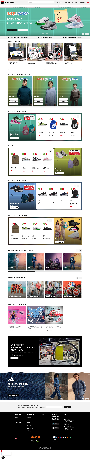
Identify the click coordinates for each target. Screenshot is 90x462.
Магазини (16, 417)
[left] (75, 116)
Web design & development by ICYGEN (45, 448)
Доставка (28, 420)
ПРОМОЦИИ (35, 6)
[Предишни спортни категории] (77, 278)
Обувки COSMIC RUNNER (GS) (41, 133)
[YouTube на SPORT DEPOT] (58, 416)
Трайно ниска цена (30, 428)
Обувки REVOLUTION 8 (35, 237)
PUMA (39, 200)
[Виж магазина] (59, 351)
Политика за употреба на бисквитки (56, 445)
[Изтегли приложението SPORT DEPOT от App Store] (56, 427)
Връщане (28, 422)
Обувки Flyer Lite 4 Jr (42, 202)
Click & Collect (29, 425)
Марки (29, 6)
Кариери (16, 420)
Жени (13, 6)
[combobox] (41, 2)
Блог (16, 419)
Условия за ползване (47, 445)
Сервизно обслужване (19, 423)
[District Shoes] (35, 436)
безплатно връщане (46, 37)
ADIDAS (12, 165)
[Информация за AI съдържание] (79, 219)
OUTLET (42, 6)
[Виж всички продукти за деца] (70, 91)
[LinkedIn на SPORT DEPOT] (58, 419)
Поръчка (28, 419)
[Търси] (53, 2)
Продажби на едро (18, 422)
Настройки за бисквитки (45, 419)
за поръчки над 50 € (19, 37)
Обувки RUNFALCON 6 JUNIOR (25, 169)
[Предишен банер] (86, 34)
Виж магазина (14, 358)
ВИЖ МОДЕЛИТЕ (12, 30)
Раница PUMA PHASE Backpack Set (74, 203)
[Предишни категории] (77, 250)
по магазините (73, 37)
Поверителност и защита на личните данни (36, 445)
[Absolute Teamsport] (35, 440)
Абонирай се (67, 407)
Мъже (8, 6)
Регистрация (29, 417)
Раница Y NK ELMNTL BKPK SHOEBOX (52, 134)
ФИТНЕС (55, 6)
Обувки (14, 99)
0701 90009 (67, 424)
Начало (2, 6)
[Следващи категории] (80, 250)
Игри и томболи (29, 431)
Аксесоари (14, 104)
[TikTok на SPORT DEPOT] (53, 419)
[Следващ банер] (88, 34)
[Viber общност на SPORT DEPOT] (55, 419)
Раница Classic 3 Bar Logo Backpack (15, 168)
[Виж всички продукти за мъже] (20, 91)
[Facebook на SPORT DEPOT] (55, 416)
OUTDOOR (49, 6)
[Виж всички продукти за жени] (45, 91)
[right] (78, 116)
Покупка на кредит (30, 423)
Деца (18, 6)
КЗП (41, 417)
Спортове (23, 6)
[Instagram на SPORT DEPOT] (53, 416)
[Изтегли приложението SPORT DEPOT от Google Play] (56, 423)
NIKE (39, 131)
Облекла (14, 101)
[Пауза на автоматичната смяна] (83, 34)
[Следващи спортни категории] (80, 278)
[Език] (88, 2)
